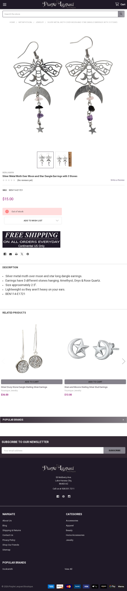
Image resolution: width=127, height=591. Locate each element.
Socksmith (7, 569)
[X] (22, 254)
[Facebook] (4, 254)
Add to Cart (32, 382)
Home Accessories (75, 535)
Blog (4, 525)
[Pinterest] (27, 254)
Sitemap (6, 550)
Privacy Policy (8, 540)
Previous (3, 361)
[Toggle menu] (4, 4)
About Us (7, 520)
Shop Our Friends (10, 545)
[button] (33, 220)
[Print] (16, 254)
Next (123, 361)
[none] (63, 87)
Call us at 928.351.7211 (63, 488)
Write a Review (118, 180)
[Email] (10, 254)
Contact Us (7, 535)
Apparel (70, 525)
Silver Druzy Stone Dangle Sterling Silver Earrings (24, 387)
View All (68, 569)
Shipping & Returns (11, 530)
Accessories (72, 520)
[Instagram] (69, 496)
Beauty (69, 530)
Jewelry (69, 540)
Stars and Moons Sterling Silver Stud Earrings (85, 387)
